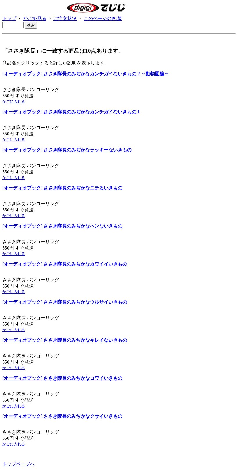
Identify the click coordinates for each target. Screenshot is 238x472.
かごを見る (34, 18)
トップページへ (18, 464)
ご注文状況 (65, 18)
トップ (9, 18)
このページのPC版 (103, 18)
